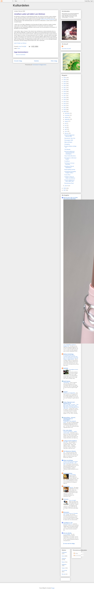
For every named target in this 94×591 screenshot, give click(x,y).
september (67, 119)
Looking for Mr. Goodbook (70, 440)
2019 (64, 91)
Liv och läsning (72, 474)
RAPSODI (65, 368)
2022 (64, 85)
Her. (64, 452)
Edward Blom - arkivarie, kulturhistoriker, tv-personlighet (69, 418)
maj (66, 127)
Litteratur (64, 558)
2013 (64, 103)
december (67, 113)
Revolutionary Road (69, 183)
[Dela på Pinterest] (37, 46)
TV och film (64, 570)
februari (67, 133)
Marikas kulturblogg (68, 354)
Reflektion (64, 564)
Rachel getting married (69, 169)
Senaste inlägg (18, 61)
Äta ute (63, 574)
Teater (63, 568)
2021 (64, 87)
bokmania (65, 499)
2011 (64, 107)
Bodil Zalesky (66, 381)
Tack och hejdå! (72, 500)
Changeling (67, 144)
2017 (64, 95)
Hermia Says (66, 486)
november (67, 115)
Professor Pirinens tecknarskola (47, 19)
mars (66, 131)
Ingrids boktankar (67, 473)
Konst (18, 48)
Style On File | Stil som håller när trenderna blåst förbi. (70, 198)
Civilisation (64, 552)
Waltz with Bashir (68, 142)
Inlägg (76, 553)
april (66, 129)
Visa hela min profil (66, 48)
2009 (64, 111)
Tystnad (65, 391)
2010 (64, 109)
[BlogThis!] (33, 46)
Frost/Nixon (67, 161)
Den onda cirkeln (67, 430)
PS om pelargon (66, 534)
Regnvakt (71, 487)
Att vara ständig (67, 533)
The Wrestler (67, 149)
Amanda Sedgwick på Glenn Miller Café (69, 180)
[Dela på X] (34, 46)
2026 (64, 77)
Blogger (52, 588)
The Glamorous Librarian (69, 451)
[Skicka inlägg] (29, 46)
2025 (64, 79)
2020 (64, 89)
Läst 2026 (65, 441)
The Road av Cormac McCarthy (69, 163)
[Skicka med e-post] (32, 46)
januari (66, 185)
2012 (64, 105)
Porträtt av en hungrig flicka (69, 392)
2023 (64, 83)
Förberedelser (66, 382)
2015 (64, 99)
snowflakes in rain (68, 522)
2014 (64, 101)
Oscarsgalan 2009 (68, 140)
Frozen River (67, 174)
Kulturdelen (21, 5)
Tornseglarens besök (73, 369)
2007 (64, 190)
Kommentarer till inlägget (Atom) (39, 64)
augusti (66, 121)
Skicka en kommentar (20, 54)
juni (66, 125)
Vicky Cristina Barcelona (70, 155)
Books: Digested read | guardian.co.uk (69, 403)
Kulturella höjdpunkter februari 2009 (69, 135)
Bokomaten (66, 512)
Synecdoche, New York (69, 138)
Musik (63, 562)
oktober (67, 117)
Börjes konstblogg (68, 460)
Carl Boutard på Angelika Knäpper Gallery (70, 172)
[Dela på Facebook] (36, 46)
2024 (64, 81)
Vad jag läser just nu (67, 523)
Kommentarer (78, 555)
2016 (64, 97)
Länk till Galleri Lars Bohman (20, 43)
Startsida (36, 61)
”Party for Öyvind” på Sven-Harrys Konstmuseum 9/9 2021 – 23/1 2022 (70, 463)
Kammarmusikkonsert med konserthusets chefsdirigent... (69, 152)
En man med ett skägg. (69, 543)
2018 (64, 93)
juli (65, 123)
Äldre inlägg (54, 61)
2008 (64, 188)
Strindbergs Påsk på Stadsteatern (69, 167)
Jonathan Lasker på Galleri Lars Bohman (69, 177)
